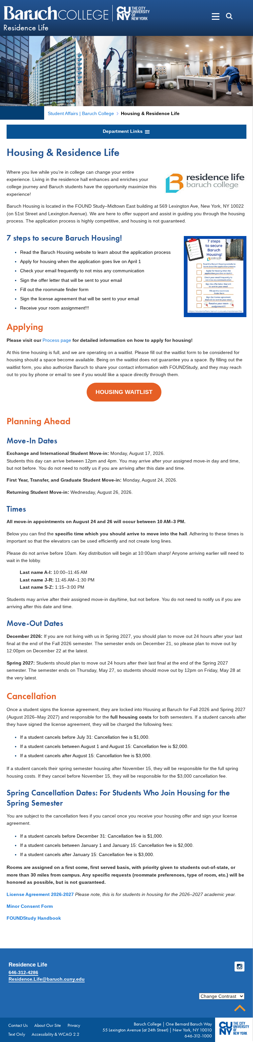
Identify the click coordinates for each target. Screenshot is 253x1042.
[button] (205, 16)
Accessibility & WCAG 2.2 (55, 1034)
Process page (56, 340)
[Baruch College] (57, 13)
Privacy (74, 1025)
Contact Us (18, 1025)
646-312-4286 (23, 972)
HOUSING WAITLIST (124, 392)
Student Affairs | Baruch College (81, 113)
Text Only (16, 1034)
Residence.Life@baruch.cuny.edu (47, 979)
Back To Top (240, 1008)
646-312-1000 (198, 1036)
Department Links (123, 131)
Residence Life (25, 27)
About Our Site (47, 1025)
